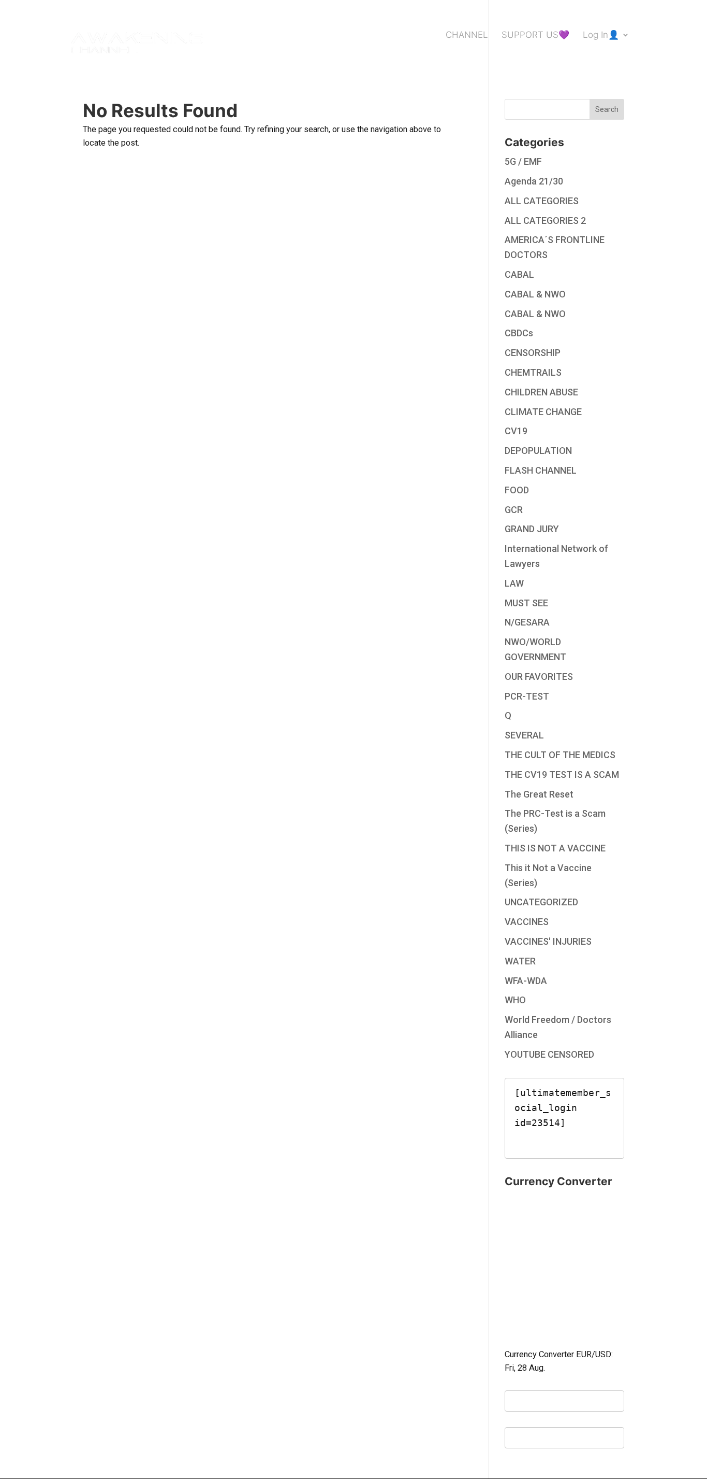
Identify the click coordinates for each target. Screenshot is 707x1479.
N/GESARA (527, 622)
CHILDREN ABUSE (541, 392)
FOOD (517, 490)
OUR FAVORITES (539, 676)
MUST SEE (526, 603)
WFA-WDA (526, 980)
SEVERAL (524, 735)
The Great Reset (539, 794)
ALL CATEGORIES (542, 200)
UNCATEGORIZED (541, 902)
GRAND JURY (532, 528)
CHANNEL (467, 35)
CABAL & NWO (535, 294)
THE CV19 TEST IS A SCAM (562, 774)
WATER (520, 961)
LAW (514, 583)
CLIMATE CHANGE (543, 411)
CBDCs (519, 333)
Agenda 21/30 (534, 181)
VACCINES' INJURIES (548, 941)
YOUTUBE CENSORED (549, 1054)
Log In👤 (601, 35)
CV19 (516, 430)
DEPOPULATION (538, 450)
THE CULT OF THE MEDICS (560, 754)
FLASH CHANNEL (541, 470)
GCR (514, 509)
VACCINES (527, 921)
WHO (515, 999)
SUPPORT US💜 (535, 35)
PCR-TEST (527, 696)
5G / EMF (523, 161)
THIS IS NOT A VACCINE (555, 848)
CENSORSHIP (533, 352)
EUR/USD (593, 1354)
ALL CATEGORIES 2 (545, 220)
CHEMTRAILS (533, 372)
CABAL (519, 274)
